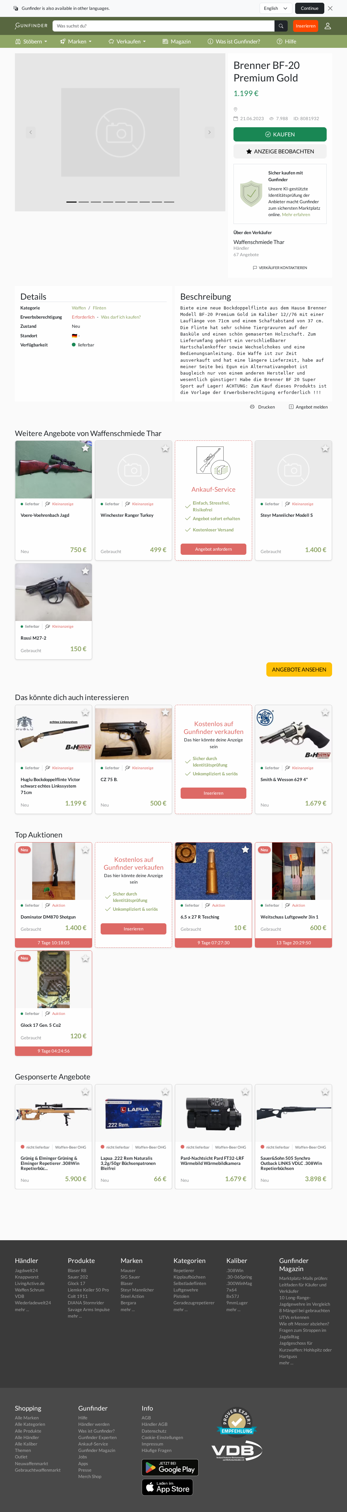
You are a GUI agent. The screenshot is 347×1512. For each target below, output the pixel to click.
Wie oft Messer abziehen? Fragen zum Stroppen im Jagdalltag (304, 1330)
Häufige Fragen (156, 1450)
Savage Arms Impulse (89, 1309)
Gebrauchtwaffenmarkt (38, 1470)
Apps (83, 1463)
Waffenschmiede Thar (258, 242)
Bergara (128, 1302)
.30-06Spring (239, 1277)
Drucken (266, 407)
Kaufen (283, 134)
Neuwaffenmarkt (31, 1463)
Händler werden (93, 1424)
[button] (325, 26)
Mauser (128, 1270)
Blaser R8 (77, 1270)
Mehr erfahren (296, 214)
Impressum (152, 1444)
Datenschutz (154, 1431)
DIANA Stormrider (86, 1302)
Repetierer (184, 1270)
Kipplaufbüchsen (189, 1277)
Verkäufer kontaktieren (282, 267)
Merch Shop (89, 1476)
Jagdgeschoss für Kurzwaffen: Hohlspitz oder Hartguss (305, 1349)
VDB (19, 1296)
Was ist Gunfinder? (238, 41)
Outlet (21, 1456)
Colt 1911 (78, 1296)
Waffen (79, 307)
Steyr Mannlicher (137, 1289)
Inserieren (305, 26)
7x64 (231, 1289)
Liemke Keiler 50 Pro (88, 1289)
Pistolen (181, 1296)
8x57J (232, 1296)
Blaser (127, 1283)
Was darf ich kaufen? (121, 317)
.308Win (234, 1270)
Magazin (181, 41)
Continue (310, 8)
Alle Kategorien (30, 1424)
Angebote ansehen (299, 669)
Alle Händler (27, 1437)
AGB (146, 1417)
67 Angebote (246, 254)
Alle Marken (27, 1417)
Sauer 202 (78, 1277)
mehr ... (22, 1309)
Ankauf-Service (93, 1444)
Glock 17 (76, 1283)
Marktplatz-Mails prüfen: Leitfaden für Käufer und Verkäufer (303, 1284)
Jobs (82, 1456)
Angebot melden (311, 407)
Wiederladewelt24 (33, 1302)
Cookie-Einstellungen (162, 1437)
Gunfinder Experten (97, 1437)
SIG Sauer (130, 1277)
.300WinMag (239, 1283)
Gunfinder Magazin (96, 1450)
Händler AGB (154, 1424)
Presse (84, 1470)
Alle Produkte (28, 1431)
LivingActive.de (30, 1283)
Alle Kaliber (26, 1444)
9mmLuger (237, 1302)
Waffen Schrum (29, 1289)
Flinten (99, 307)
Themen (23, 1450)
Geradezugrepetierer (194, 1302)
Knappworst (27, 1277)
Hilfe (290, 41)
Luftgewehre (186, 1289)
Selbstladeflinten (190, 1283)
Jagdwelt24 (26, 1270)
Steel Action (132, 1296)
